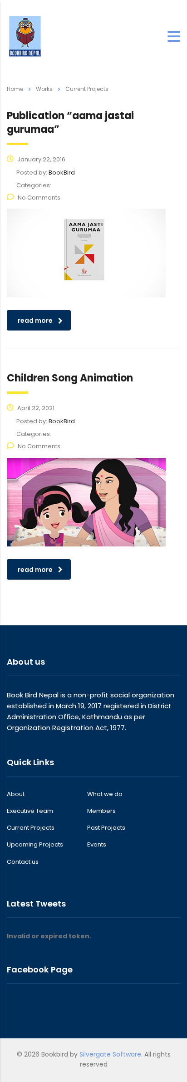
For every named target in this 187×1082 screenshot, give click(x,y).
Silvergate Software (110, 1054)
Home (15, 89)
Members (101, 811)
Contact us (23, 862)
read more (35, 320)
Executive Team (30, 811)
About (16, 794)
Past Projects (106, 828)
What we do (105, 794)
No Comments (39, 197)
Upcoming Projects (35, 844)
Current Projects (30, 828)
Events (96, 844)
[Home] (25, 35)
